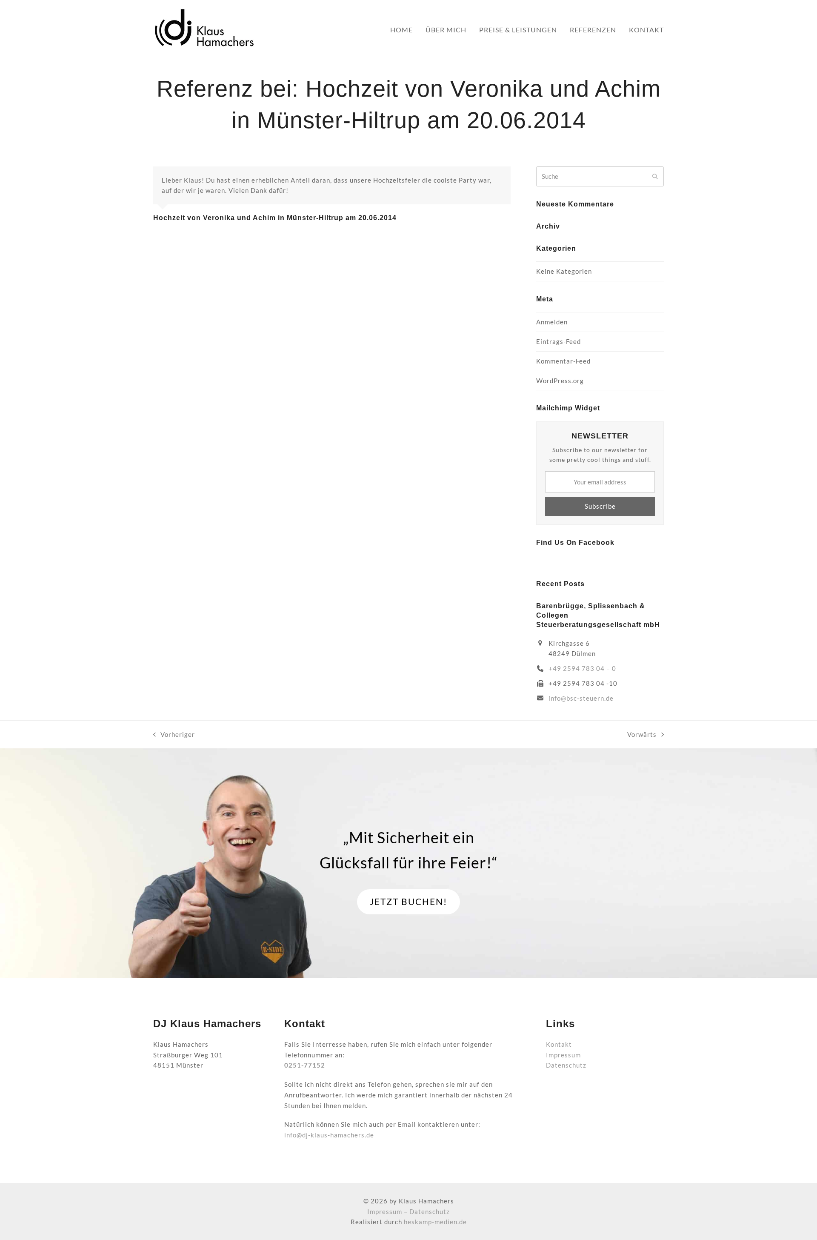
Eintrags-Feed (558, 341)
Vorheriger (174, 735)
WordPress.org (560, 380)
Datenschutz (566, 1065)
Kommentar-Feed (563, 361)
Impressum (563, 1055)
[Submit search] (655, 176)
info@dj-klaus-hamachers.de (329, 1135)
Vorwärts (642, 735)
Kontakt (559, 1044)
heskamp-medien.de (435, 1222)
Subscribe (600, 506)
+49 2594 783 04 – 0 (582, 668)
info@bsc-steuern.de (581, 698)
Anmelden (552, 322)
